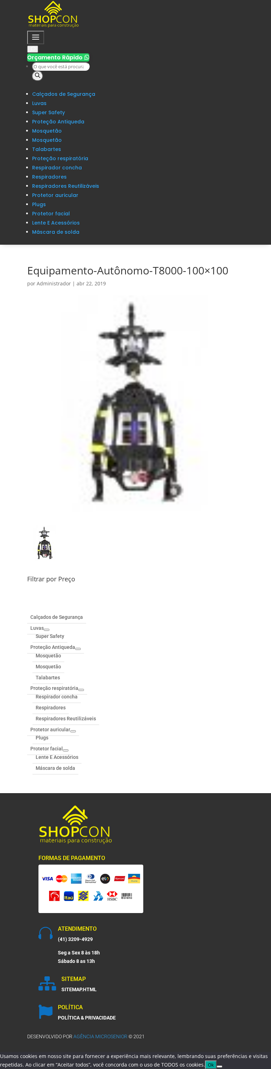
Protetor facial (51, 213)
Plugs (39, 204)
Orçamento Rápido (58, 57)
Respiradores (49, 176)
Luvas (39, 103)
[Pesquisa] (37, 76)
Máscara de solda (55, 232)
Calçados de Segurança (63, 94)
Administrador (54, 283)
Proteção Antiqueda (58, 121)
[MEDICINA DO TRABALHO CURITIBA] (53, 26)
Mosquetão (47, 130)
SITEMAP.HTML (79, 989)
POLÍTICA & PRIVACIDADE (87, 1018)
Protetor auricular (55, 195)
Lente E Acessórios (56, 222)
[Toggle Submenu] (46, 630)
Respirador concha (57, 167)
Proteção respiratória (60, 158)
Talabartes (46, 149)
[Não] (219, 1066)
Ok (211, 1065)
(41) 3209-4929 (75, 939)
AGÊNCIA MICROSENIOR (100, 1036)
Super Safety (48, 112)
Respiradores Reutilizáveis (65, 186)
